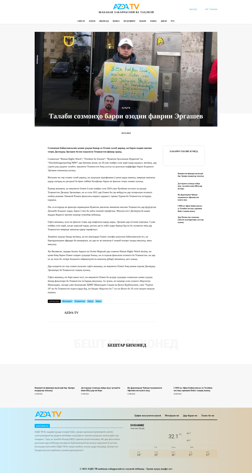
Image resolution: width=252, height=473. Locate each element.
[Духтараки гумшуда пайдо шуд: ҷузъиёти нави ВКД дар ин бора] (169, 186)
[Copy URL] (169, 157)
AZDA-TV (71, 312)
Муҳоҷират (67, 301)
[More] (211, 157)
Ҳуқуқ (90, 301)
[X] (60, 9)
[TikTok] (54, 9)
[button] (196, 9)
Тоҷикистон (80, 301)
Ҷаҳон (98, 301)
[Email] (205, 157)
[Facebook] (37, 9)
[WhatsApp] (66, 9)
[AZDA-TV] (54, 312)
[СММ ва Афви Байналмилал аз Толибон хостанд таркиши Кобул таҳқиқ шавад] (169, 208)
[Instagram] (43, 9)
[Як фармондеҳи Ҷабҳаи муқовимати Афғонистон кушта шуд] (169, 197)
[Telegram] (48, 9)
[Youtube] (72, 9)
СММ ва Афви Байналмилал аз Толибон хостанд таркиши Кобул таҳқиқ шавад (190, 208)
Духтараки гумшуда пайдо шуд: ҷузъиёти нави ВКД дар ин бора (190, 186)
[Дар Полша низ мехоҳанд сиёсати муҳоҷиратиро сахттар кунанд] (169, 219)
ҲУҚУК (126, 108)
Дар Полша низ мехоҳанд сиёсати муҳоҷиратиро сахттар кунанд (191, 219)
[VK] (199, 157)
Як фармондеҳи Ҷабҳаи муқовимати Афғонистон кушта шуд (188, 197)
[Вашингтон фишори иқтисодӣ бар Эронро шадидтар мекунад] (169, 175)
